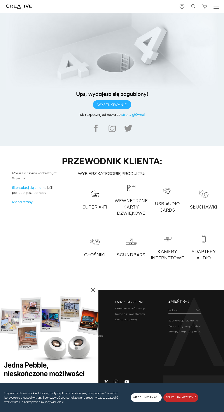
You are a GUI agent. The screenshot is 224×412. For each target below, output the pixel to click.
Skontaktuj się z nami (28, 187)
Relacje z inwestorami (130, 314)
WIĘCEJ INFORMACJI (146, 397)
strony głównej (133, 114)
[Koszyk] (204, 6)
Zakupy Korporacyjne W (184, 331)
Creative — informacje (130, 308)
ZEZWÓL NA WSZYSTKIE (181, 397)
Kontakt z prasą (126, 319)
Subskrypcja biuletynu (183, 320)
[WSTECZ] (93, 289)
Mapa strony (22, 202)
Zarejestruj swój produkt (184, 326)
